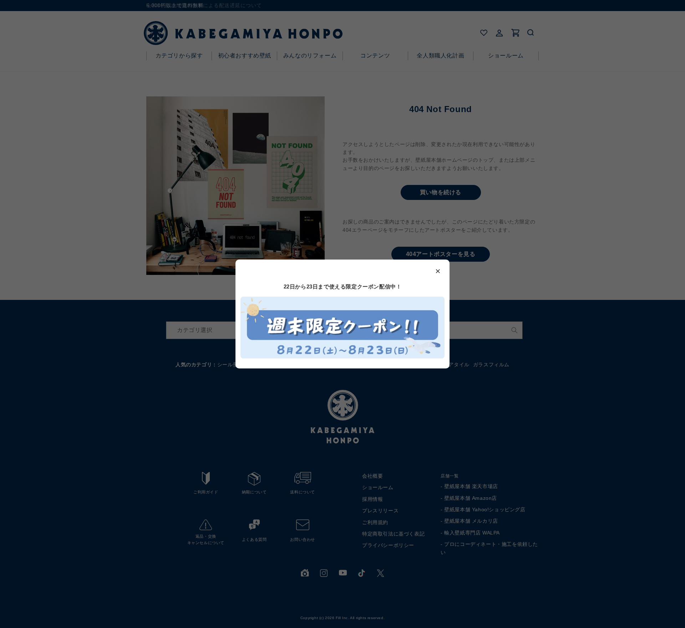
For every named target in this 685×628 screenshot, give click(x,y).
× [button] (438, 271)
